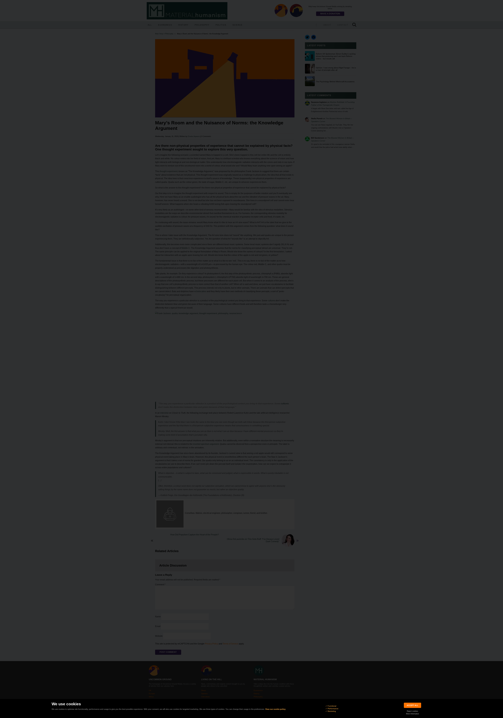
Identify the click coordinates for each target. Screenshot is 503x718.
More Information (412, 714)
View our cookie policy (275, 709)
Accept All (412, 705)
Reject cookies (412, 711)
